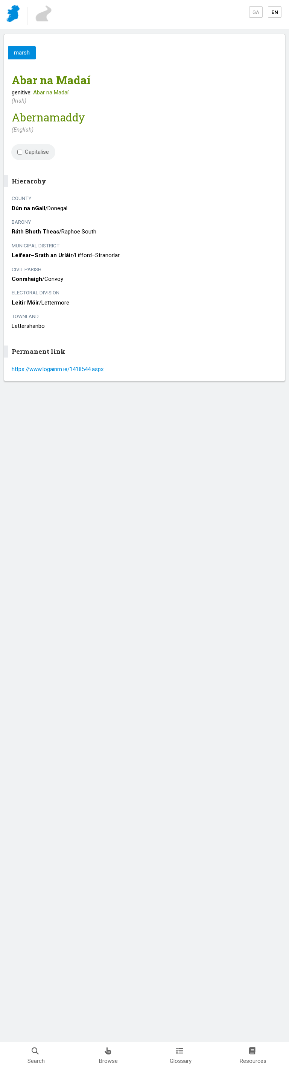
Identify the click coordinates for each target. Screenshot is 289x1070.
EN (274, 12)
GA (255, 12)
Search (36, 1061)
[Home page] (13, 15)
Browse (108, 1061)
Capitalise (37, 152)
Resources (253, 1061)
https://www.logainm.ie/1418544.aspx (57, 369)
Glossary (181, 1061)
